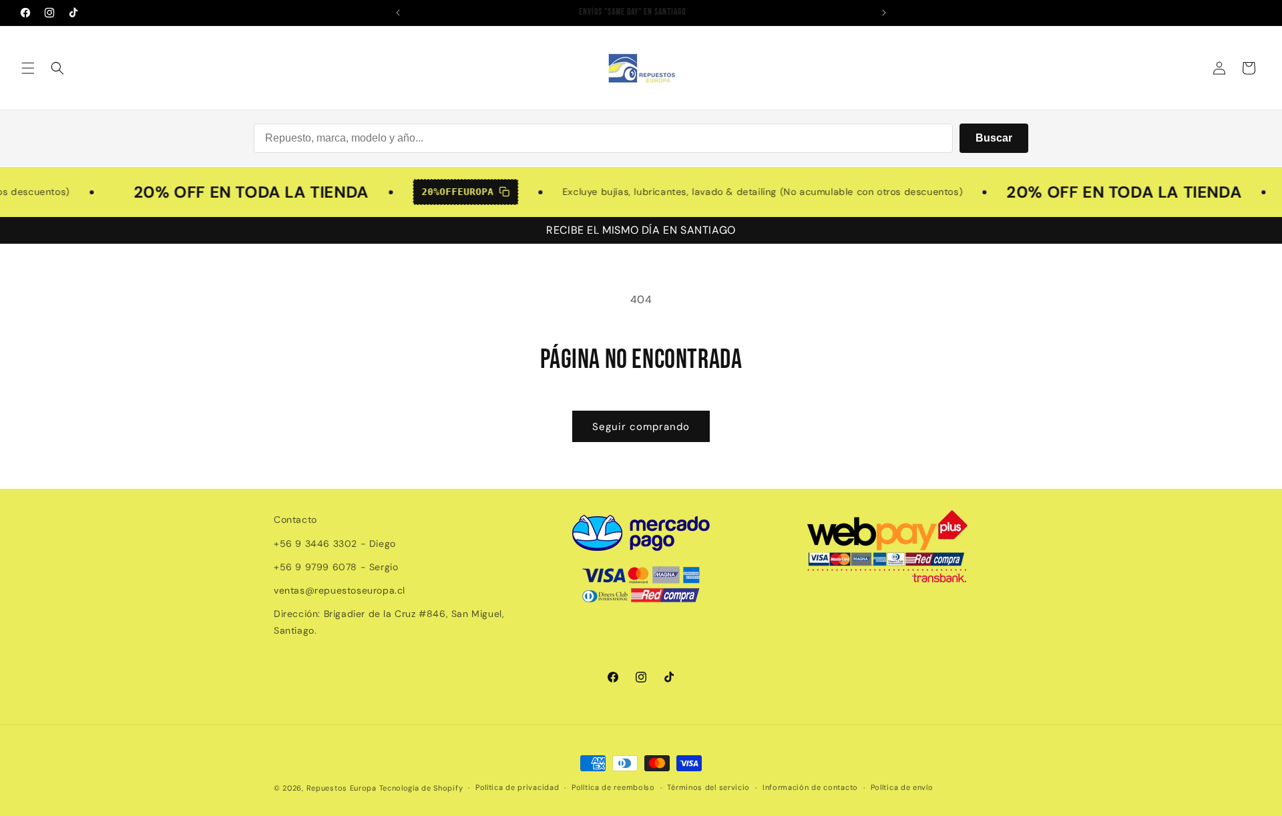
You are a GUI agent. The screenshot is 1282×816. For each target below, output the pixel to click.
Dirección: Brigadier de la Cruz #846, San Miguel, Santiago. (389, 622)
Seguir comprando (641, 426)
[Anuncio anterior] (398, 12)
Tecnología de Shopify (421, 788)
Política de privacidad (517, 787)
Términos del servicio (708, 787)
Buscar (994, 138)
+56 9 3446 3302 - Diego (335, 544)
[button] (28, 68)
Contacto (295, 520)
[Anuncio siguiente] (884, 12)
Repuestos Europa (341, 788)
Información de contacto (810, 787)
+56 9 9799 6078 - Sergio (336, 567)
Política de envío (902, 787)
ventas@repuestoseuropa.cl (339, 590)
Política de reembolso (613, 787)
